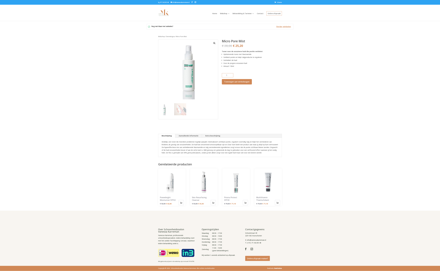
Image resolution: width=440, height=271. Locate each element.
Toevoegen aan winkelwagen (237, 81)
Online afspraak (274, 13)
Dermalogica (170, 36)
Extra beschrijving (212, 136)
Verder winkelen (283, 26)
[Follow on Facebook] (245, 249)
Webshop (223, 13)
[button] (214, 43)
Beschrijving (167, 136)
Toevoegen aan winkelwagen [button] (181, 202)
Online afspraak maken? (257, 258)
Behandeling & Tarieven (242, 13)
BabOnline (278, 268)
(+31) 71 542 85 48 (254, 243)
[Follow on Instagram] (251, 249)
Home (214, 13)
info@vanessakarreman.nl (256, 240)
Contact (260, 13)
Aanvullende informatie (188, 136)
